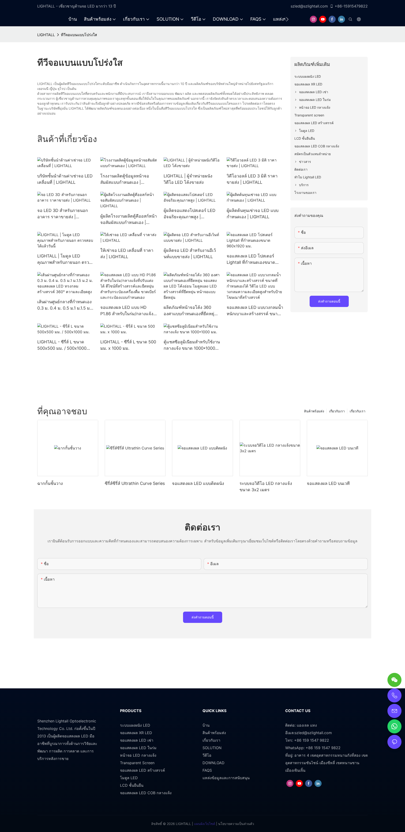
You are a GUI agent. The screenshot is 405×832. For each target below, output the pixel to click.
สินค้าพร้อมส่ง (314, 411)
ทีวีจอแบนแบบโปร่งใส (79, 34)
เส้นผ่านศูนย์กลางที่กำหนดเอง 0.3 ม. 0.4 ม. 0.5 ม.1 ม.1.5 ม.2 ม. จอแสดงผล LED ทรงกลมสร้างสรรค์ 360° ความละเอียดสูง (65, 305)
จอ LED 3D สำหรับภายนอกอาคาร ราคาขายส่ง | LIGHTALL (62, 214)
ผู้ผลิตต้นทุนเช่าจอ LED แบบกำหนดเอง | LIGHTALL (252, 213)
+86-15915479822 (351, 6)
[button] (287, 19)
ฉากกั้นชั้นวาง (50, 483)
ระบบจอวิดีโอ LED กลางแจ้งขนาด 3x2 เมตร (266, 486)
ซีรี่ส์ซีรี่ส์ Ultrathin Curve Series (135, 483)
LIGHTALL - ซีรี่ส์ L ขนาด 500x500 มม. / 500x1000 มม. (61, 345)
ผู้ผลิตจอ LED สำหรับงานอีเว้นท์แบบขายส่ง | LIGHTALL (190, 253)
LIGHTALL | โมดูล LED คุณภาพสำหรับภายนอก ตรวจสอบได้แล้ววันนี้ (64, 259)
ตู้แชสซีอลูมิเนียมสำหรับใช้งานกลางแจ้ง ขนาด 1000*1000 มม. (192, 345)
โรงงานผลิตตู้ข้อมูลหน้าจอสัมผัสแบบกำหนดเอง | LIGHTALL (124, 179)
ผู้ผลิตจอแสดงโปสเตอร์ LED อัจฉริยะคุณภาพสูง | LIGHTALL (189, 214)
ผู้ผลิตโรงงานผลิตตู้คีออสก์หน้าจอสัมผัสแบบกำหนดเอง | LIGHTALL (128, 220)
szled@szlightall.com (309, 6)
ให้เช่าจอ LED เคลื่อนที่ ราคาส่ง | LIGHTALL (126, 253)
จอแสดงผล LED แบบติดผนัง (198, 483)
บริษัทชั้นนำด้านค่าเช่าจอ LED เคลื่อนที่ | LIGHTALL (65, 179)
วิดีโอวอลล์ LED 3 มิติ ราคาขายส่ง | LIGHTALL (252, 179)
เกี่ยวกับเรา (357, 411)
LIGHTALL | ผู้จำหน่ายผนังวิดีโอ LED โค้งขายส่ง (188, 179)
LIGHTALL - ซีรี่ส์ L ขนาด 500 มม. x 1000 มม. (128, 345)
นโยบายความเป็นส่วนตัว (235, 824)
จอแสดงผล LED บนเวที (328, 483)
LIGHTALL (46, 34)
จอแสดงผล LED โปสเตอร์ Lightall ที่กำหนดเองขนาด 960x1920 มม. (251, 259)
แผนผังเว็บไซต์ (204, 824)
